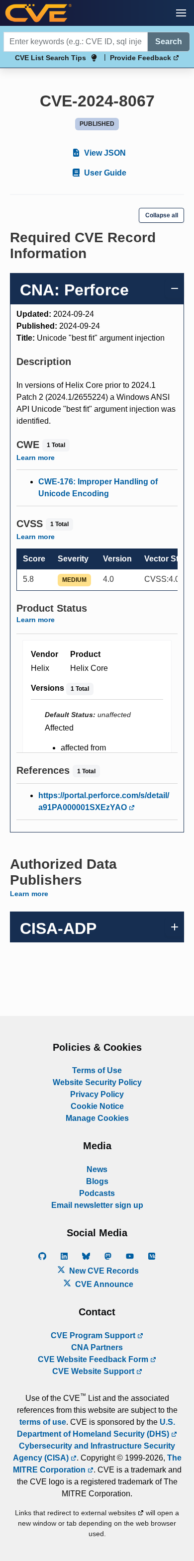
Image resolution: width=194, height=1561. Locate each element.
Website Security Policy (97, 1082)
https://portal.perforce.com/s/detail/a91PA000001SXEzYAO (103, 801)
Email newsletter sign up (97, 1205)
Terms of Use (97, 1070)
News (97, 1169)
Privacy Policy (97, 1094)
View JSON (104, 153)
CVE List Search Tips (50, 58)
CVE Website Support (94, 1371)
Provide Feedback (141, 58)
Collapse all (161, 215)
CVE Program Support (94, 1335)
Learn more (35, 457)
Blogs (97, 1181)
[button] (181, 13)
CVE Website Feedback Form (94, 1359)
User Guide (104, 173)
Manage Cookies (97, 1118)
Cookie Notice (97, 1106)
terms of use (42, 1422)
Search (168, 41)
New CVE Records (103, 1271)
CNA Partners (97, 1347)
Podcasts (97, 1193)
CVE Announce (103, 1284)
